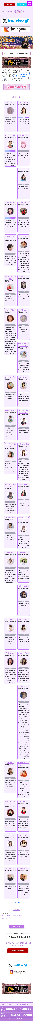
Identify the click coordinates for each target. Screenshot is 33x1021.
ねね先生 (23, 276)
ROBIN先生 (10, 619)
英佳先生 (23, 203)
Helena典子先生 (23, 653)
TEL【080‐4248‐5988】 (20, 76)
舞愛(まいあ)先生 (10, 410)
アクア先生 (10, 835)
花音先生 (23, 310)
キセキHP (5, 78)
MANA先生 (10, 763)
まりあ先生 (23, 377)
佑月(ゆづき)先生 (10, 377)
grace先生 (10, 310)
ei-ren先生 (23, 802)
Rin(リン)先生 (10, 518)
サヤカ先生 (23, 236)
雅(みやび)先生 (23, 102)
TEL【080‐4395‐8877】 (23, 74)
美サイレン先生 (23, 619)
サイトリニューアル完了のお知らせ (13, 915)
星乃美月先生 (10, 653)
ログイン (16, 926)
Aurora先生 (10, 552)
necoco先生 (23, 484)
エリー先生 (23, 835)
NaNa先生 (23, 869)
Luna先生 (23, 136)
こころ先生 (23, 169)
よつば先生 (10, 203)
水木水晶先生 (10, 869)
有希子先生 (23, 552)
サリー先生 (10, 102)
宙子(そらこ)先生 (10, 136)
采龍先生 (23, 686)
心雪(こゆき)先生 (23, 444)
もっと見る (16, 902)
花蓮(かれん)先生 (23, 586)
